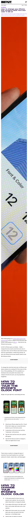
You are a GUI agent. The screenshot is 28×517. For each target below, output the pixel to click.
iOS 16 (15, 342)
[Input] (6, 2)
